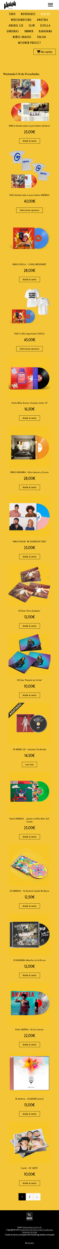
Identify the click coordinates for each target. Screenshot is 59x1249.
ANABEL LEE (16, 25)
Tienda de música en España (16, 1234)
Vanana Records (26, 1229)
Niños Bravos (22, 37)
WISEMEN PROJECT (29, 42)
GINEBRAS (13, 31)
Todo (12, 14)
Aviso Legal (38, 1229)
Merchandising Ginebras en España (41, 1234)
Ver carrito (46, 52)
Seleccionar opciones (29, 210)
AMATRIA (42, 20)
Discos (45, 14)
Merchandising (21, 20)
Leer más (29, 764)
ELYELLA (45, 25)
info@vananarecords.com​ (31, 1227)
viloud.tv (30, 1243)
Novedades (28, 14)
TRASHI (41, 37)
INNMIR (28, 31)
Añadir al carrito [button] (30, 140)
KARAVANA (45, 31)
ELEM (32, 25)
